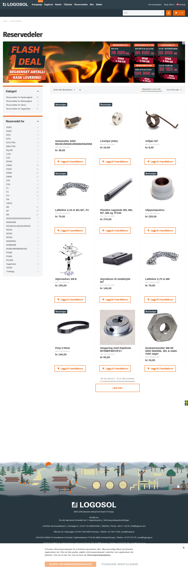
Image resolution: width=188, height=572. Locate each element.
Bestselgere (68, 90)
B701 (8, 135)
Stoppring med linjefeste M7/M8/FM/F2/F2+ (115, 349)
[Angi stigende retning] (80, 89)
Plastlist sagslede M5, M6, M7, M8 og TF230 (116, 211)
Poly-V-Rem (62, 348)
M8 (7, 215)
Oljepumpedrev (154, 210)
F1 (7, 188)
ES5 (8, 180)
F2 (7, 192)
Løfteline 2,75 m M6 (157, 279)
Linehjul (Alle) (109, 141)
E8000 (9, 177)
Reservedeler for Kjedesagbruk (19, 97)
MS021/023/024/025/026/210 (18, 218)
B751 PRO (10, 142)
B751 (8, 139)
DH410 (9, 161)
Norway (182, 4)
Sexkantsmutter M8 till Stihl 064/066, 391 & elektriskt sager (161, 351)
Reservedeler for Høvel (16, 105)
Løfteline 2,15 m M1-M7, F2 (72, 210)
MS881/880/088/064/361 (16, 249)
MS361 (9, 233)
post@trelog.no (128, 532)
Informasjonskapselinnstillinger (116, 520)
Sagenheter (11, 264)
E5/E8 (9, 169)
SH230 (9, 268)
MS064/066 (11, 222)
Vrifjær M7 (151, 141)
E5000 (9, 173)
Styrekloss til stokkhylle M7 (115, 280)
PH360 (9, 256)
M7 (7, 211)
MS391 (9, 237)
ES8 (8, 184)
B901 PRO (10, 146)
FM (7, 199)
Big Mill (9, 150)
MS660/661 (11, 241)
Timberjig (10, 271)
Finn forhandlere (155, 5)
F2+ (8, 196)
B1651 (9, 131)
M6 (7, 207)
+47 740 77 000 (113, 532)
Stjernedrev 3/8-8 (66, 279)
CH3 (8, 158)
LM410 (9, 203)
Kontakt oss (94, 517)
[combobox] (143, 13)
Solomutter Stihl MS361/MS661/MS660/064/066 (73, 142)
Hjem (5, 21)
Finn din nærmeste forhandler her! (73, 520)
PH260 (9, 253)
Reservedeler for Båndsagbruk (19, 101)
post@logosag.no (145, 537)
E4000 (9, 165)
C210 (8, 154)
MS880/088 (11, 245)
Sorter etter (57, 90)
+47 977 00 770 (130, 537)
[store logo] (15, 4)
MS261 (9, 230)
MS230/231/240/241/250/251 (18, 226)
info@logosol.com (138, 526)
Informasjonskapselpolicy (98, 555)
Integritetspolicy (95, 520)
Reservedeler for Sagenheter (18, 109)
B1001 (9, 127)
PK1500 (9, 260)
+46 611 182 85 (123, 526)
